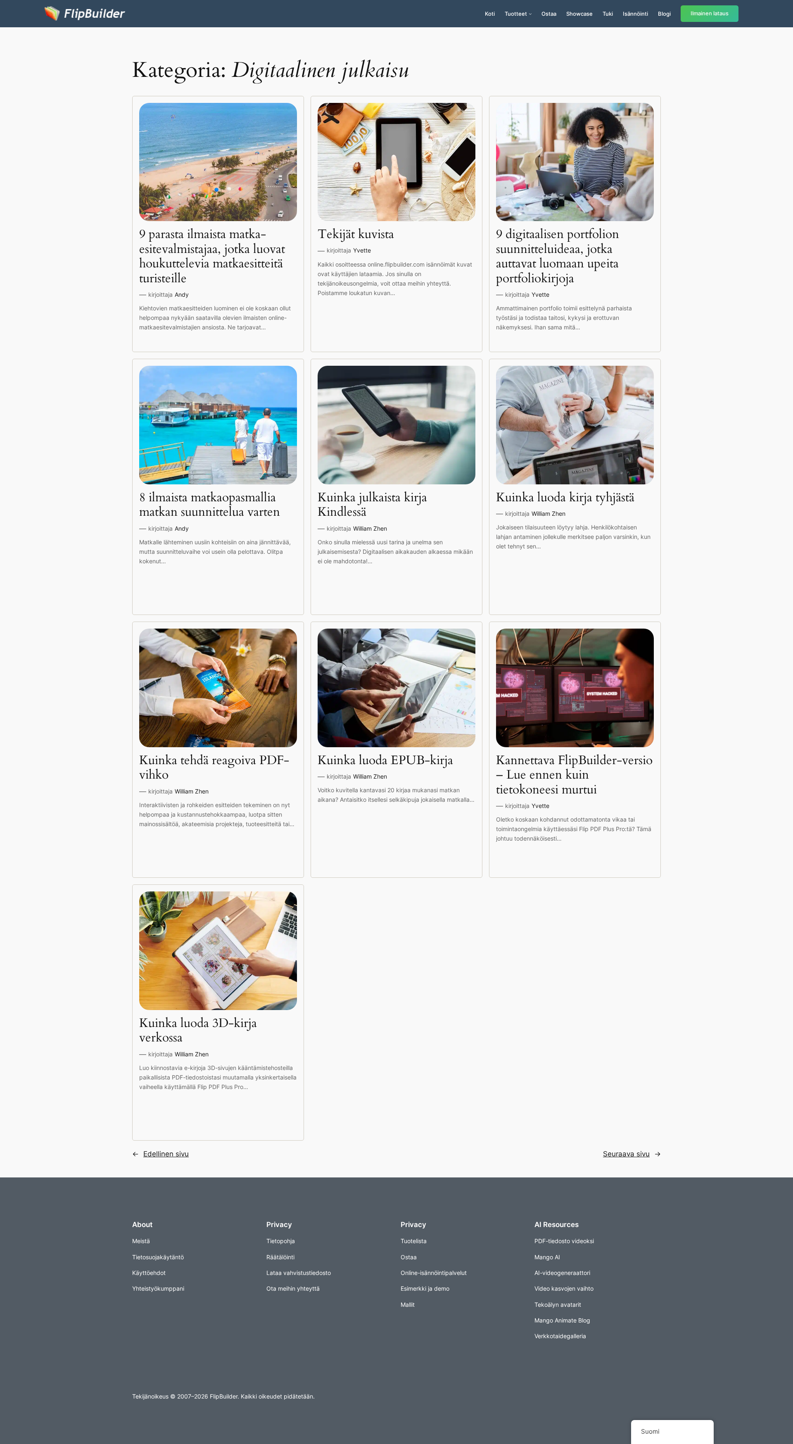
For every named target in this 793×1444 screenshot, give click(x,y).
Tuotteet (516, 13)
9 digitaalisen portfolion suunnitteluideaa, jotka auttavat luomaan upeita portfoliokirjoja (557, 256)
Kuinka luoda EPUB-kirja (385, 760)
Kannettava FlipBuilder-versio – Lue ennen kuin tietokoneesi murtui (574, 775)
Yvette (362, 250)
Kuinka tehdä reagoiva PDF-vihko (214, 768)
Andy (182, 294)
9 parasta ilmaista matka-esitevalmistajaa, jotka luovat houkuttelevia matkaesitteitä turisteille (212, 256)
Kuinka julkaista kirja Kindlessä (372, 505)
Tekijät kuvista (356, 234)
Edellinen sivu (160, 1154)
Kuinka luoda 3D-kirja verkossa (198, 1031)
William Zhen (370, 528)
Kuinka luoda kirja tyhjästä (565, 498)
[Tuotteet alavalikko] (530, 13)
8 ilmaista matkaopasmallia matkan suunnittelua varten (209, 505)
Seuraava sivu (632, 1154)
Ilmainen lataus (710, 13)
